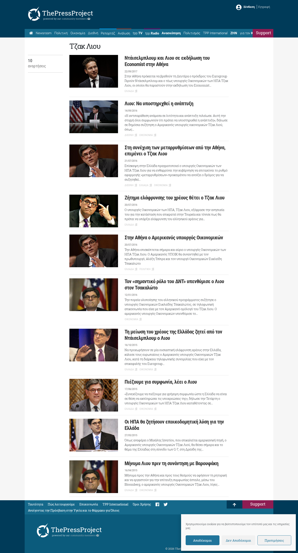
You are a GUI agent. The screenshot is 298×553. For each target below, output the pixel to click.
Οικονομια (146, 135)
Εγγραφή (264, 7)
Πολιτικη (145, 269)
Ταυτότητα (35, 504)
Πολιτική (61, 33)
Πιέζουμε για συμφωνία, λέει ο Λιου (161, 382)
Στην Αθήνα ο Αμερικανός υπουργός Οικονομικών (174, 238)
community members (74, 18)
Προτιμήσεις (274, 540)
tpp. (137, 33)
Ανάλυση (124, 33)
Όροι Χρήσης (142, 504)
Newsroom (43, 33)
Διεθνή (93, 33)
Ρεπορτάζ (108, 33)
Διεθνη (129, 135)
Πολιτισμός (191, 33)
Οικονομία (77, 33)
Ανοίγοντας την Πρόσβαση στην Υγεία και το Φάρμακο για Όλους (73, 510)
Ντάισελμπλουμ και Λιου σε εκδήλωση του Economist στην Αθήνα (167, 61)
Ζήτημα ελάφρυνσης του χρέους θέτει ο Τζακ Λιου (174, 198)
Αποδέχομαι (202, 540)
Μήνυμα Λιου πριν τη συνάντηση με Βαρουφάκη (171, 463)
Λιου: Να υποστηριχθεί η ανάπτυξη (159, 103)
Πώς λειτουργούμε (61, 504)
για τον (250, 33)
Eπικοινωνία (88, 504)
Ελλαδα (129, 91)
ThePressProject (67, 13)
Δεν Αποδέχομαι (238, 540)
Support (263, 32)
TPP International (215, 33)
